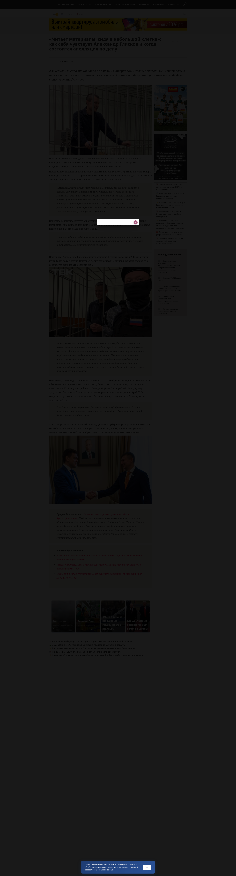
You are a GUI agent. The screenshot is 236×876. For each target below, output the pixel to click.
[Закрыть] (136, 222)
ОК (147, 867)
